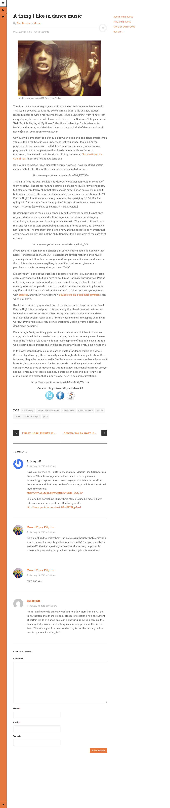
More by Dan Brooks (124, 26)
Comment (18, 659)
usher (17, 416)
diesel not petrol (85, 410)
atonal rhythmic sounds (48, 410)
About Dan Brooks (123, 16)
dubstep (23, 294)
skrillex (100, 410)
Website (17, 736)
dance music (68, 410)
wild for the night (31, 416)
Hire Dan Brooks (122, 21)
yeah (45, 416)
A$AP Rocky (27, 410)
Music (37, 23)
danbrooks (33, 600)
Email (16, 722)
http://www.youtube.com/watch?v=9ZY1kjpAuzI (54, 507)
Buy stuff (119, 31)
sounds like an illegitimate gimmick (79, 294)
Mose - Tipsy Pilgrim (40, 527)
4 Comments (43, 31)
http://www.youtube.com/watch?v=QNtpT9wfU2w (55, 492)
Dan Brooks (23, 23)
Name (16, 709)
